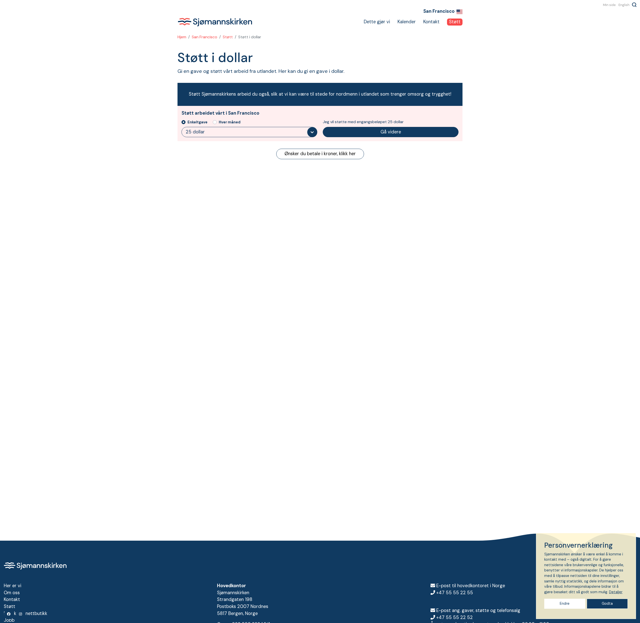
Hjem (182, 37)
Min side (609, 5)
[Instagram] (21, 614)
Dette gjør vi (377, 22)
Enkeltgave (198, 122)
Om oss (12, 593)
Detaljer (615, 592)
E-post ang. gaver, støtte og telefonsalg (478, 610)
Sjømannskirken (215, 22)
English (624, 5)
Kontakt (431, 22)
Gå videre (390, 132)
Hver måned (229, 122)
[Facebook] (9, 614)
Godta (607, 603)
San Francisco (204, 37)
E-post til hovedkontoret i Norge (470, 586)
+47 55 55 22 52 (454, 617)
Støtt (454, 22)
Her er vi (12, 586)
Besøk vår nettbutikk (25, 613)
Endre (565, 603)
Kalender (407, 22)
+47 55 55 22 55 (454, 593)
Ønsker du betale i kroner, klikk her (320, 154)
